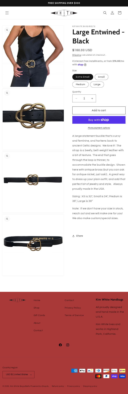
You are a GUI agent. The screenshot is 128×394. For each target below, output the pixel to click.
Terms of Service (74, 315)
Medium (80, 84)
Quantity (76, 92)
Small (101, 77)
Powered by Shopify (39, 386)
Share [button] (79, 236)
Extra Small (83, 77)
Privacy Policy (73, 308)
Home (37, 300)
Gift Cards (39, 315)
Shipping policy (90, 386)
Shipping (76, 55)
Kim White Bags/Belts (20, 386)
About (37, 323)
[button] (7, 13)
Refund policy (58, 386)
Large (97, 84)
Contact (38, 330)
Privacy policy (73, 386)
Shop (37, 308)
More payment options (99, 128)
